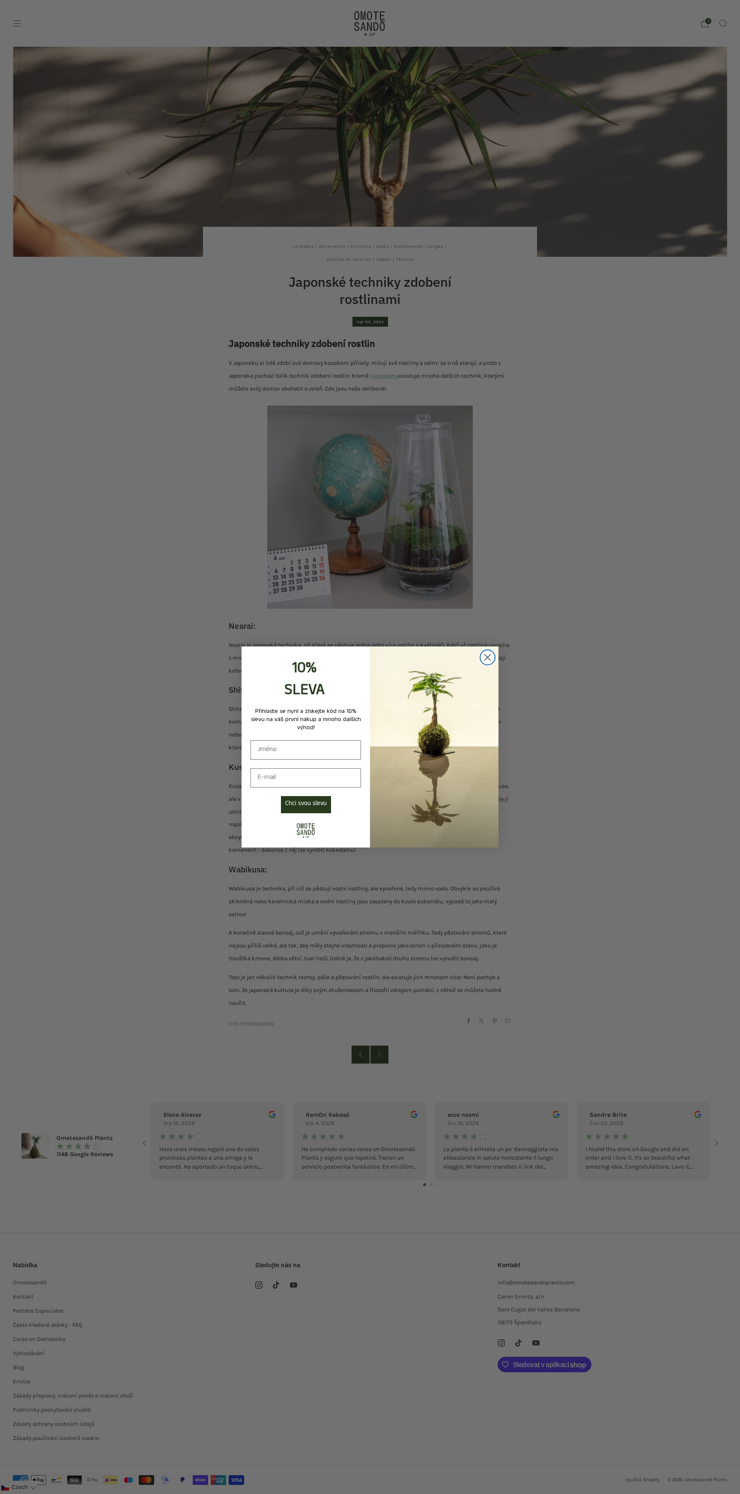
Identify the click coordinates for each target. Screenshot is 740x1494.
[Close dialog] (487, 657)
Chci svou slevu (306, 804)
